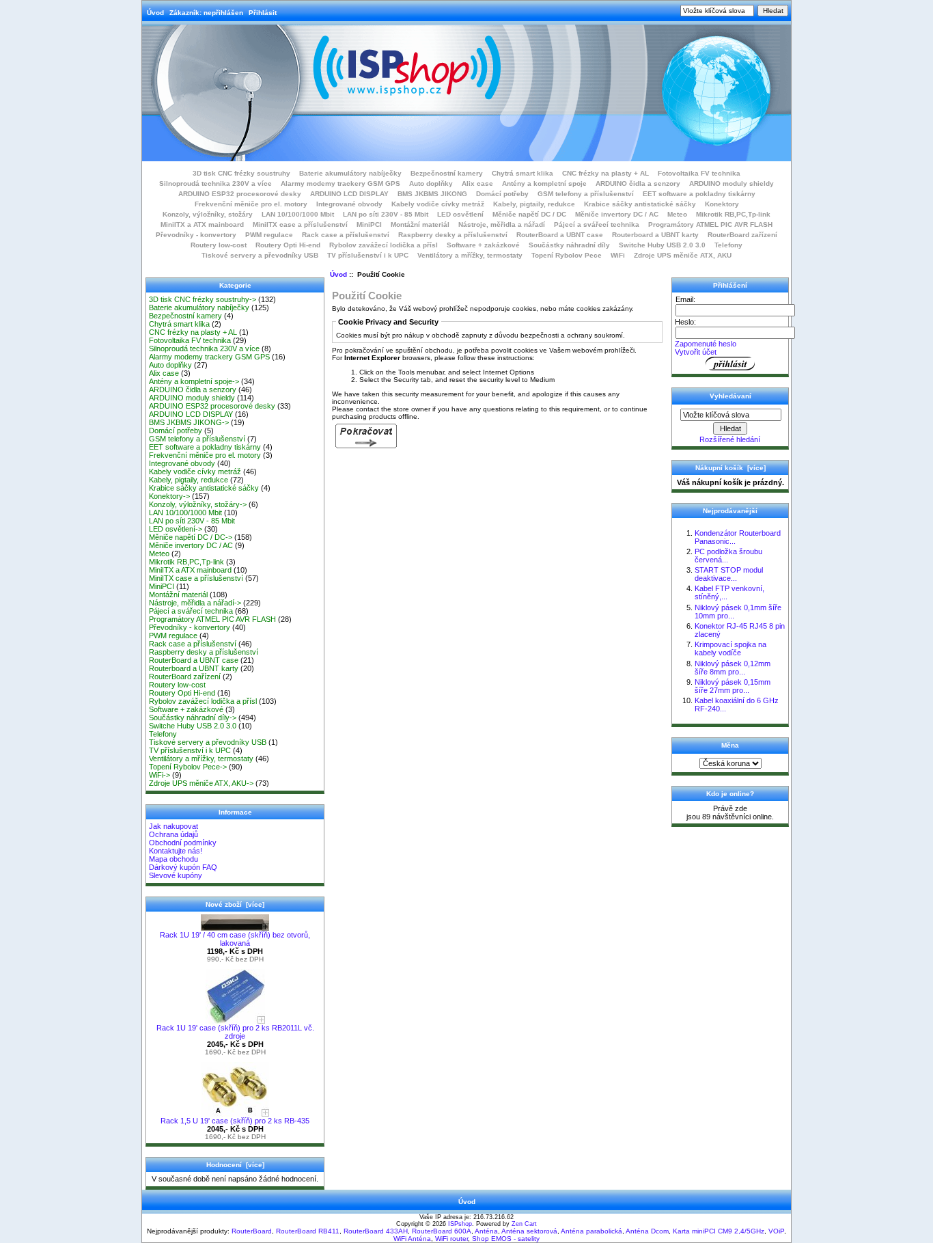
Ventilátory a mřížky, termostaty (470, 255)
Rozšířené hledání (729, 439)
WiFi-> (159, 775)
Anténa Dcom (647, 1231)
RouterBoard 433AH (376, 1231)
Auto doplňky (431, 183)
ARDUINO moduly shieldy (731, 183)
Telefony (728, 245)
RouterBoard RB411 (307, 1231)
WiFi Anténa (412, 1238)
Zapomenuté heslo (705, 344)
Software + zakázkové (483, 245)
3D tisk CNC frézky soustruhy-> (202, 299)
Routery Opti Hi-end (287, 245)
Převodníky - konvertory (196, 234)
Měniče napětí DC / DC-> (190, 537)
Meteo (677, 214)
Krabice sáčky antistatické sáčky (640, 204)
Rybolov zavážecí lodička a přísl (383, 245)
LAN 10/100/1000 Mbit (298, 214)
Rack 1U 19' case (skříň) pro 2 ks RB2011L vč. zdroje (235, 1032)
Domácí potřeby (502, 193)
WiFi (618, 255)
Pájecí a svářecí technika (596, 224)
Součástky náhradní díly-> (192, 717)
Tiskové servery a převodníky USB (259, 255)
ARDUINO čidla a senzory (638, 183)
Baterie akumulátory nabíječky (350, 173)
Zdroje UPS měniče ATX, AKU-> (201, 783)
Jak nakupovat (173, 826)
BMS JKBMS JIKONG (432, 193)
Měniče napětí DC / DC (529, 214)
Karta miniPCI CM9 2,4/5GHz (718, 1231)
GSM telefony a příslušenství (586, 193)
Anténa (486, 1231)
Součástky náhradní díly (569, 245)
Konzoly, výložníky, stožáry (208, 214)
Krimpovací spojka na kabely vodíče (730, 648)
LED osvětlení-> (175, 529)
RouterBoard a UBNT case (559, 234)
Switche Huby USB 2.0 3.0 (662, 245)
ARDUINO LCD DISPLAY (349, 193)
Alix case (477, 183)
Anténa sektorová (529, 1231)
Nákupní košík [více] (730, 468)
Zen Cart (524, 1223)
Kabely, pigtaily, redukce (534, 204)
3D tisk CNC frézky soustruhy (241, 173)
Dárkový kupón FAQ (183, 867)
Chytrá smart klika (522, 173)
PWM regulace (269, 234)
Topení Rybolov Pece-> (188, 767)
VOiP (776, 1231)
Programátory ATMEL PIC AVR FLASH (710, 224)
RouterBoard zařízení (742, 234)
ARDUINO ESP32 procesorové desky (239, 193)
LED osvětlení (460, 214)
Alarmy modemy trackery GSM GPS (340, 183)
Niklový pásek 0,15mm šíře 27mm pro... (732, 686)
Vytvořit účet (695, 352)
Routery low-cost (219, 245)
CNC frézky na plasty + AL (605, 173)
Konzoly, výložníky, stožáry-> (198, 504)
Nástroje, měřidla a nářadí (501, 224)
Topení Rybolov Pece (566, 255)
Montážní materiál (420, 224)
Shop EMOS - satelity (506, 1238)
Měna (730, 745)
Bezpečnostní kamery (446, 173)
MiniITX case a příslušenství (300, 224)
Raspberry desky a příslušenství (452, 234)
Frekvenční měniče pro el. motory (251, 204)
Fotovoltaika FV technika (699, 173)
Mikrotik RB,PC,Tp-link (733, 214)
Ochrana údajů (173, 834)
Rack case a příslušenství (345, 234)
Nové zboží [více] (235, 904)
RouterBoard (252, 1231)
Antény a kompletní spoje (544, 183)
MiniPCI (369, 224)
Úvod (155, 12)
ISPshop (460, 1223)
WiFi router (451, 1238)
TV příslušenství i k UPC (367, 255)
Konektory (722, 204)
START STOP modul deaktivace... (729, 574)
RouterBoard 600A (441, 1231)
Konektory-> (169, 496)
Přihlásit (263, 12)
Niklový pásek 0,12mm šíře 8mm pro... (732, 667)
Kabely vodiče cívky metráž (437, 204)
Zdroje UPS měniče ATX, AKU (683, 255)
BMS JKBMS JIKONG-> (189, 422)
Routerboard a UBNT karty (655, 234)
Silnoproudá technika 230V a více (215, 183)
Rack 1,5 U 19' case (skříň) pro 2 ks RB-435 (235, 1121)
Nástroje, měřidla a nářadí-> (195, 603)
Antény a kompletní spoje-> (194, 381)
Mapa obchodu (173, 859)
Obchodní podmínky (183, 842)
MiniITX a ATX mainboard (202, 224)
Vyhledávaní (730, 396)
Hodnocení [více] (235, 1165)
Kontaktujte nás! (175, 851)
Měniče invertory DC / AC (616, 214)
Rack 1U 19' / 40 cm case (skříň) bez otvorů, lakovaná (235, 939)
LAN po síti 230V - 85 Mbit (385, 214)
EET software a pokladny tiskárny (699, 193)
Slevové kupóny (175, 875)
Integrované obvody (349, 204)
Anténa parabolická (591, 1231)
